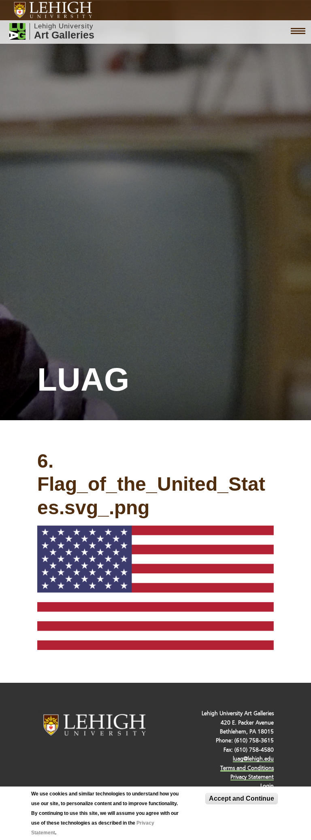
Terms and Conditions (247, 768)
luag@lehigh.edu (253, 758)
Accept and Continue (241, 798)
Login (267, 785)
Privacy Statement (252, 777)
